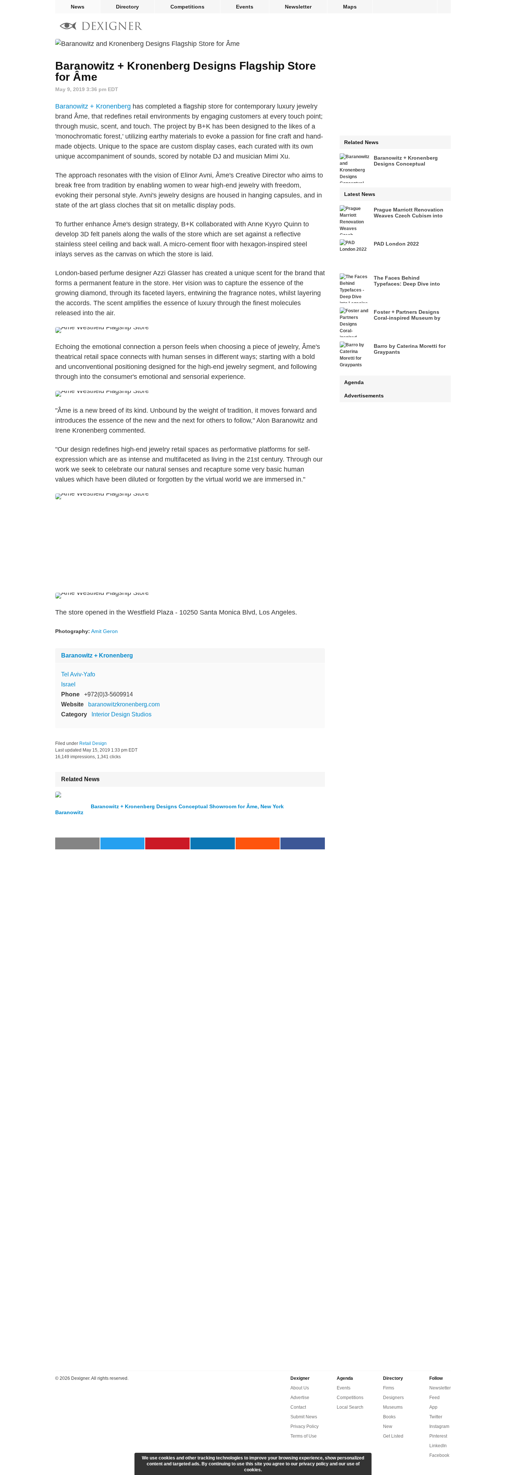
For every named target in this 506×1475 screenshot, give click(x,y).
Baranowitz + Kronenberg (93, 106)
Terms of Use (303, 1436)
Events (244, 7)
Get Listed (393, 1436)
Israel (68, 684)
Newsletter (298, 7)
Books (389, 1416)
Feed (434, 1397)
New (387, 1426)
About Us (299, 1388)
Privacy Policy (304, 1426)
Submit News (303, 1416)
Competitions (187, 7)
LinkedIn (438, 1445)
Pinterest (438, 1436)
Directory (127, 7)
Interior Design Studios (121, 714)
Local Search (350, 1407)
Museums (393, 1407)
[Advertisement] (190, 546)
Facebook (439, 1455)
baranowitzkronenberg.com (124, 704)
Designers (393, 1397)
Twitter (435, 1416)
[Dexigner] (101, 27)
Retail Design (93, 743)
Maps (350, 7)
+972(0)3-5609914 (108, 694)
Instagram (439, 1426)
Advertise (299, 1397)
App (433, 1407)
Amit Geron (104, 631)
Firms (388, 1388)
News (77, 7)
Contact (298, 1407)
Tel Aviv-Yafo (78, 674)
